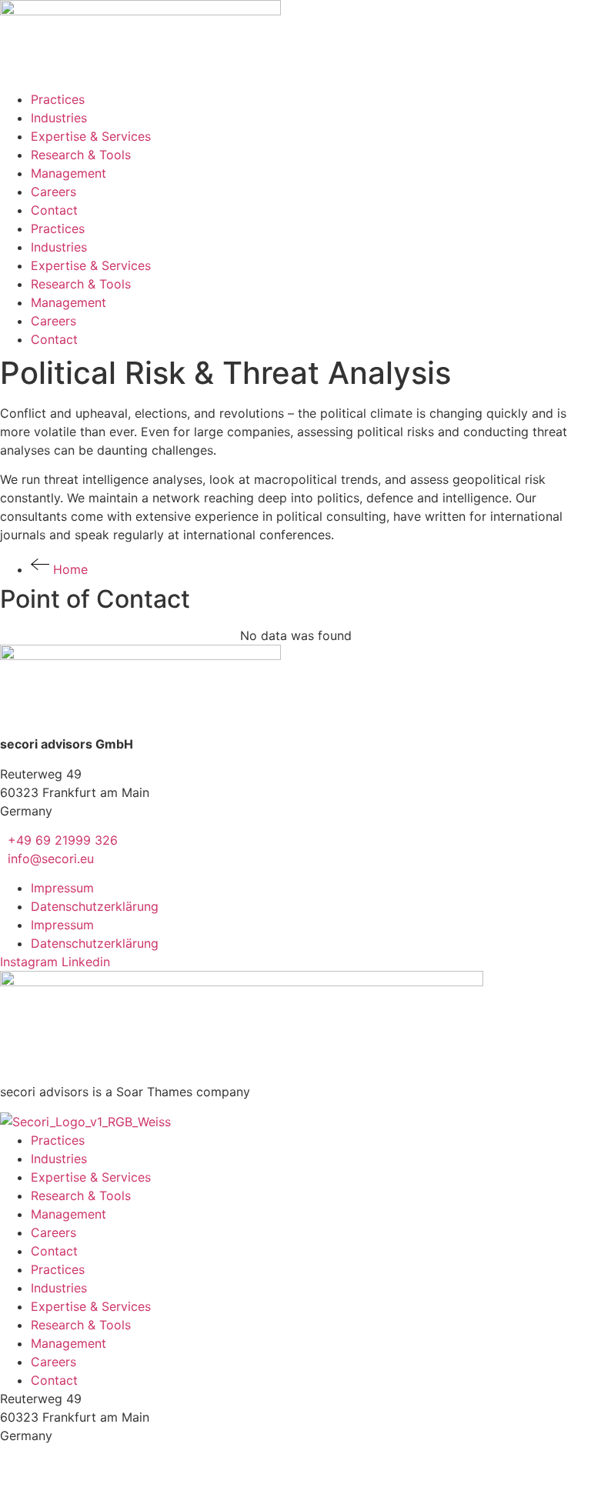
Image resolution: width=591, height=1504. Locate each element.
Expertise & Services (91, 136)
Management (68, 173)
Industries (59, 117)
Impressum (62, 887)
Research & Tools (81, 154)
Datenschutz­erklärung (95, 906)
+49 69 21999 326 (59, 840)
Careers (53, 191)
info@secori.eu (47, 858)
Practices (58, 99)
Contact (54, 210)
